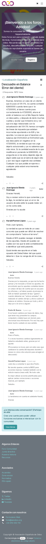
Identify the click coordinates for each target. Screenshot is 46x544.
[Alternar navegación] (42, 3)
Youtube (8, 502)
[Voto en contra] (13, 183)
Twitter (7, 496)
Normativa (6, 478)
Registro (31, 60)
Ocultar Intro (17, 60)
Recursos (6, 457)
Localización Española (15, 79)
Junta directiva (8, 451)
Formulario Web (13, 517)
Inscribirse (10, 427)
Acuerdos (6, 472)
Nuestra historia (9, 454)
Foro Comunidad (9, 449)
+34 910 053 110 (13, 523)
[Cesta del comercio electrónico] (37, 3)
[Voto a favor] (6, 183)
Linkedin (7, 499)
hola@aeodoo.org (14, 520)
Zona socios (7, 475)
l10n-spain (6, 481)
